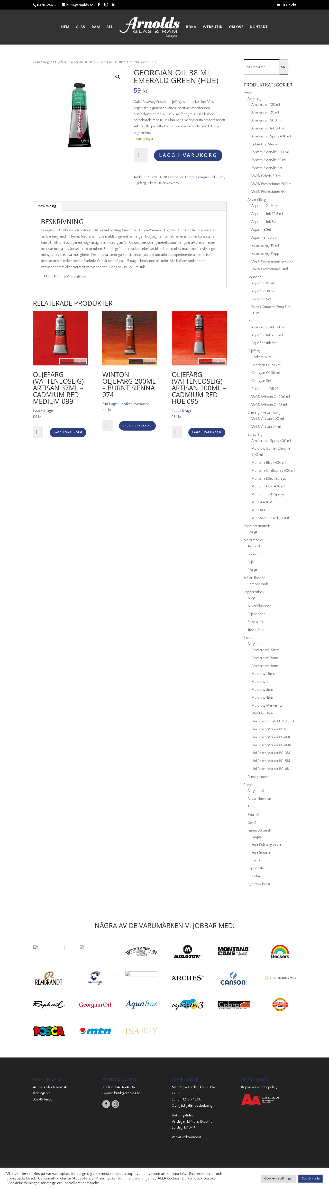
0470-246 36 (125, 1087)
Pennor (249, 638)
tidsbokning (204, 1106)
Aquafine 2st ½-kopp (267, 206)
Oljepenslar (256, 868)
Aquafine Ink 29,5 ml (267, 214)
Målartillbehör (254, 578)
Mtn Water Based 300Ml (270, 518)
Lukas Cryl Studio (264, 144)
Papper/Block (254, 592)
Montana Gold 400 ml (268, 486)
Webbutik (213, 27)
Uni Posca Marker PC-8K (270, 769)
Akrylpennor (257, 644)
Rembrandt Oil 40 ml (267, 389)
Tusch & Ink (257, 630)
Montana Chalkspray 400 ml (273, 471)
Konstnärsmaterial (257, 526)
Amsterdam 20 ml (265, 112)
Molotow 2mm (262, 690)
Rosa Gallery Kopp (265, 253)
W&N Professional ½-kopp (272, 261)
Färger (47, 62)
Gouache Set (261, 299)
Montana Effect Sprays (268, 479)
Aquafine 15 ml (262, 283)
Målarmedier (253, 540)
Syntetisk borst (259, 884)
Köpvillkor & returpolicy (259, 1087)
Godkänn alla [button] (310, 1178)
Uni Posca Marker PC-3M (270, 753)
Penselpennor (258, 777)
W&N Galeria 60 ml (266, 176)
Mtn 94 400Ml (262, 502)
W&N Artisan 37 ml (266, 427)
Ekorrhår (254, 815)
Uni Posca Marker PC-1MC (271, 737)
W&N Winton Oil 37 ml (269, 405)
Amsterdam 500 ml (266, 120)
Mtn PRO (258, 510)
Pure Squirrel (261, 853)
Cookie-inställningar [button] (278, 1178)
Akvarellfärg (257, 200)
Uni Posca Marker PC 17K (270, 729)
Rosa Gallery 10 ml (265, 245)
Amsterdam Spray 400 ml (271, 136)
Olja (251, 562)
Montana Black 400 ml (268, 463)
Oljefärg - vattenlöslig (264, 412)
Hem (65, 27)
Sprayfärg (255, 435)
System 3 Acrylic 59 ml (268, 160)
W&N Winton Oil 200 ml (270, 397)
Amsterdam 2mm (264, 658)
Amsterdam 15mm (265, 650)
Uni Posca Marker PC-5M (270, 761)
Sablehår (254, 876)
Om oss (236, 27)
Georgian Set (261, 381)
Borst (251, 807)
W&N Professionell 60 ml (270, 192)
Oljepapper (256, 614)
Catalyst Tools (258, 584)
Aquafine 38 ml (263, 291)
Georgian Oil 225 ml (266, 365)
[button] (117, 77)
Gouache (254, 277)
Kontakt (259, 27)
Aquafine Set (261, 230)
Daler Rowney (168, 183)
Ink (250, 321)
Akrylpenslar (257, 791)
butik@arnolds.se (127, 1093)
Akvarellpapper (259, 606)
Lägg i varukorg (188, 155)
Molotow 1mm (262, 682)
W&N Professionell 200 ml (271, 184)
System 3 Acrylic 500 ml (270, 152)
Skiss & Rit (255, 622)
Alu (110, 27)
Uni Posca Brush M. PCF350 (272, 721)
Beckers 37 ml (261, 357)
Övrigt (252, 532)
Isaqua (256, 837)
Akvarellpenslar (259, 799)
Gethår (253, 823)
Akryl (251, 598)
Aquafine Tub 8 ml (265, 237)
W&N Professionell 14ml (269, 269)
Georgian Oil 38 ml (83, 62)
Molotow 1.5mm (263, 674)
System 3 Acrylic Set (266, 168)
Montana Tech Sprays (268, 494)
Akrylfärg (254, 99)
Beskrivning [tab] (47, 206)
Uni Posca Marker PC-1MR (271, 745)
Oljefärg (61, 62)
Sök (283, 67)
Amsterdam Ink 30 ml (268, 128)
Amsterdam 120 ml (265, 105)
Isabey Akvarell (259, 830)
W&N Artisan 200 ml (267, 419)
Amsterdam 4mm (264, 666)
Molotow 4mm (262, 698)
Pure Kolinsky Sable (266, 845)
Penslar (249, 785)
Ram (96, 27)
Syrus (255, 860)
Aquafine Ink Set (264, 222)
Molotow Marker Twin (268, 706)
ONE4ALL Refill (262, 713)
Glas (80, 27)
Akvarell (254, 546)
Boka (191, 27)
